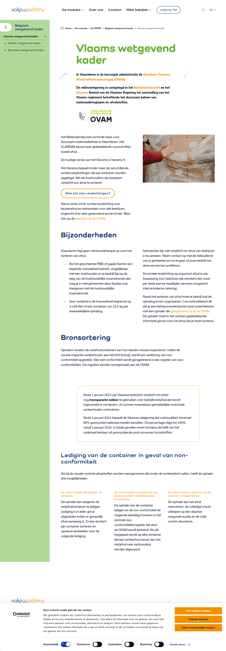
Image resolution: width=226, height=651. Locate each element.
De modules (71, 10)
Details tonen (177, 644)
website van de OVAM (90, 218)
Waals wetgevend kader (24, 43)
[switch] (97, 644)
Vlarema (82, 92)
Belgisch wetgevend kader (119, 28)
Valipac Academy (27, 10)
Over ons (96, 10)
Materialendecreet (147, 87)
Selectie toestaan (198, 619)
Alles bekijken (137, 10)
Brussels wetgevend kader (26, 50)
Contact (114, 10)
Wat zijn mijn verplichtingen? (88, 193)
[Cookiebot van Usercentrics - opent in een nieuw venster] (21, 614)
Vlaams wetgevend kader (20, 36)
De (96, 28)
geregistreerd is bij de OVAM (190, 311)
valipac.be (169, 10)
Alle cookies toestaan (198, 610)
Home (68, 28)
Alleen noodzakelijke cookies (198, 627)
